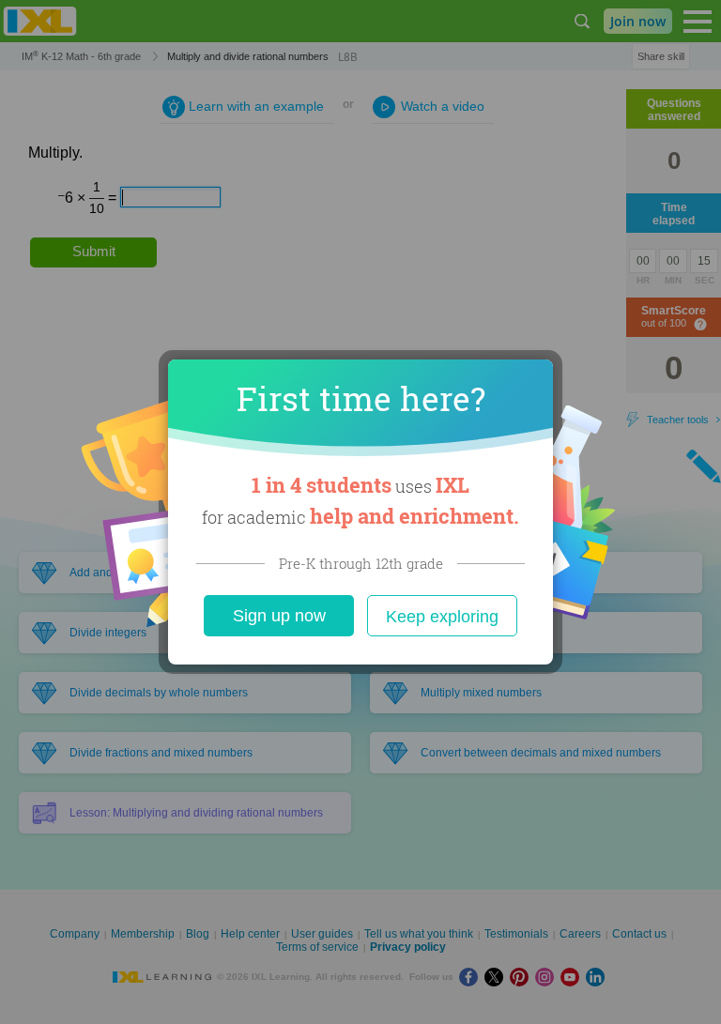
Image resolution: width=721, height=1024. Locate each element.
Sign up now (279, 615)
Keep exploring (442, 616)
